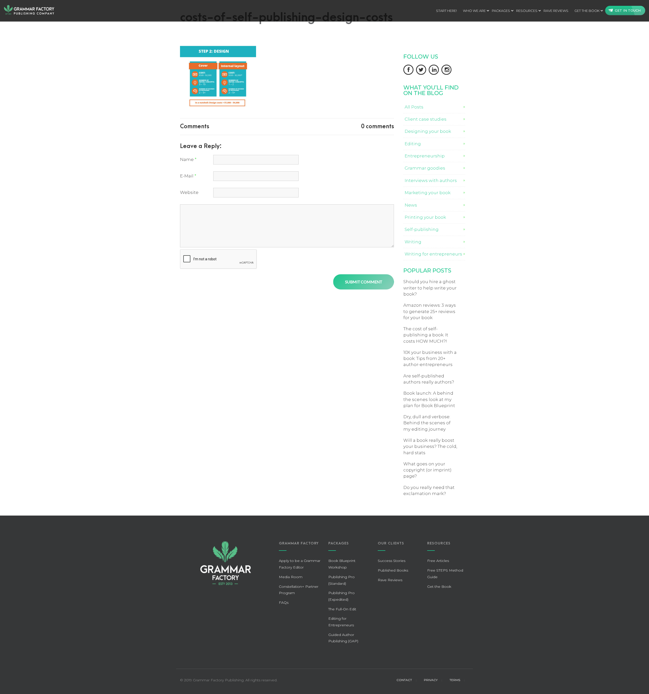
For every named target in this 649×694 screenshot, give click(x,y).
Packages (501, 11)
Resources (526, 11)
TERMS (454, 680)
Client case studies (425, 119)
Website (189, 192)
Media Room (290, 577)
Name (188, 159)
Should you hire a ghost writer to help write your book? (430, 288)
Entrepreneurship (425, 155)
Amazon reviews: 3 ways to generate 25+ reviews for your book (429, 311)
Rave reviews (556, 11)
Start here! (446, 11)
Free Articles (438, 560)
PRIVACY (431, 680)
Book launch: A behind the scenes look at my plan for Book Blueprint (429, 399)
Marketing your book (427, 192)
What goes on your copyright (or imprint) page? (427, 470)
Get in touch (628, 10)
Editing (413, 143)
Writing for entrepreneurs (433, 254)
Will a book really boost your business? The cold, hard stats (430, 446)
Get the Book (587, 11)
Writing (413, 241)
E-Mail (188, 175)
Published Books (393, 570)
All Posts (414, 106)
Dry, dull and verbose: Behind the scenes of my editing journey (426, 423)
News (411, 205)
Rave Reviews (390, 580)
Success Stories (391, 560)
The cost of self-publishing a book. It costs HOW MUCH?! (425, 335)
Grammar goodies (425, 168)
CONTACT (404, 680)
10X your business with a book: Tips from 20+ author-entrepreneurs (430, 358)
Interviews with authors (431, 180)
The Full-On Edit (342, 609)
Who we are (474, 11)
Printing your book (425, 217)
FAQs (284, 602)
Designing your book (428, 131)
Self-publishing (422, 229)
